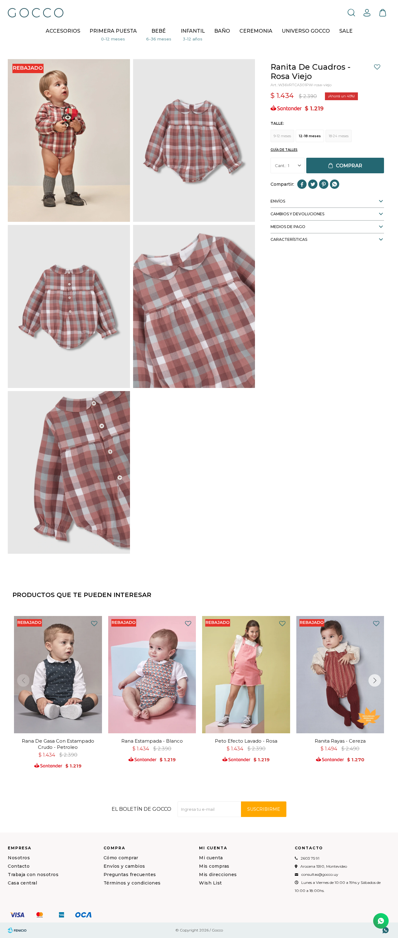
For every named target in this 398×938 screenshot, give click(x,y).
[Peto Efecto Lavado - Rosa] (246, 674)
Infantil (193, 31)
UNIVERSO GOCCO (306, 31)
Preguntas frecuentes (130, 874)
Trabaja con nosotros (33, 874)
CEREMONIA (255, 31)
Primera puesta (113, 31)
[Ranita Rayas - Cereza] (340, 674)
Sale (346, 31)
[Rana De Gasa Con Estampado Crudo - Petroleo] (58, 674)
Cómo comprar (121, 858)
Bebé (158, 31)
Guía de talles (284, 150)
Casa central (22, 883)
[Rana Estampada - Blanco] (152, 674)
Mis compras (214, 866)
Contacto (19, 866)
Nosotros (19, 858)
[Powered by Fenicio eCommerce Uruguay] (17, 930)
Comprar (349, 166)
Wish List (210, 883)
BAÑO (222, 31)
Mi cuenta (211, 858)
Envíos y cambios (124, 866)
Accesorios (63, 31)
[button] (351, 12)
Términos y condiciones (132, 883)
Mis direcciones (218, 874)
